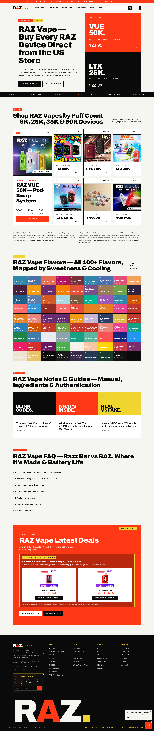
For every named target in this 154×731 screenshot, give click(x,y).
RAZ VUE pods (35, 235)
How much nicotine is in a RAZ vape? (30, 492)
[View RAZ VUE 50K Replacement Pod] (127, 197)
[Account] (135, 8)
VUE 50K (121, 233)
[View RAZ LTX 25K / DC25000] (127, 148)
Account (124, 665)
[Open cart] (140, 8)
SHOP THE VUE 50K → (30, 613)
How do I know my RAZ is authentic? (30, 485)
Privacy (124, 658)
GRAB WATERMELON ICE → (49, 598)
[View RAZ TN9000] (97, 197)
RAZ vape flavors (95, 240)
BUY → (76, 173)
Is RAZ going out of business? (28, 498)
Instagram (25, 666)
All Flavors (53, 672)
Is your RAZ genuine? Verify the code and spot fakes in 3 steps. (119, 424)
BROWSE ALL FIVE (53, 613)
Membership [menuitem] (67, 8)
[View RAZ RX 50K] (68, 148)
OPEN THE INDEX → (133, 266)
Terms (123, 661)
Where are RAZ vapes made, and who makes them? (36, 479)
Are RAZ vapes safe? (24, 511)
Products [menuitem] (40, 8)
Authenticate (102, 658)
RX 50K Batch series (122, 235)
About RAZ (125, 648)
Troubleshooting (79, 651)
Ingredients (77, 655)
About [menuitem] (93, 8)
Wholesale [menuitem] (81, 8)
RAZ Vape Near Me (56, 675)
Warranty (100, 655)
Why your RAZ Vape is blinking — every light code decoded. (33, 424)
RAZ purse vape (33, 238)
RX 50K (62, 168)
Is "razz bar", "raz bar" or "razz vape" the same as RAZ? (38, 472)
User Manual (77, 648)
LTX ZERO (64, 217)
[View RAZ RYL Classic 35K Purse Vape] (97, 148)
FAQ (98, 651)
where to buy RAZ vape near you (43, 240)
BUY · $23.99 (32, 218)
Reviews (76, 661)
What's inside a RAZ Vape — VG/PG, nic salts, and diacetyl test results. (76, 426)
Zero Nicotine (54, 668)
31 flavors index (53, 84)
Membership (125, 655)
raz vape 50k (59, 233)
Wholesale (125, 651)
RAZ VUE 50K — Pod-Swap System (30, 192)
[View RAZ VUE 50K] (32, 156)
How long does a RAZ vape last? (29, 504)
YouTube (34, 666)
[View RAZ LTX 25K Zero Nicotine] (68, 197)
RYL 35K (93, 168)
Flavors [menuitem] (54, 8)
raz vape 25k (46, 233)
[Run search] (130, 8)
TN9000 (93, 217)
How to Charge (78, 658)
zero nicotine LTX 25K (66, 238)
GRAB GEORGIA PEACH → (105, 598)
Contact (100, 648)
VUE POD (123, 217)
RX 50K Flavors (54, 655)
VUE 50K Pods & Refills (57, 651)
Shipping (100, 665)
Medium (26, 669)
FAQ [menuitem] (100, 8)
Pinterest (17, 669)
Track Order (101, 661)
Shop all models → (30, 84)
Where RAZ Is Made (80, 665)
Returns (100, 668)
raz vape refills (48, 235)
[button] (148, 725)
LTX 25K (123, 168)
